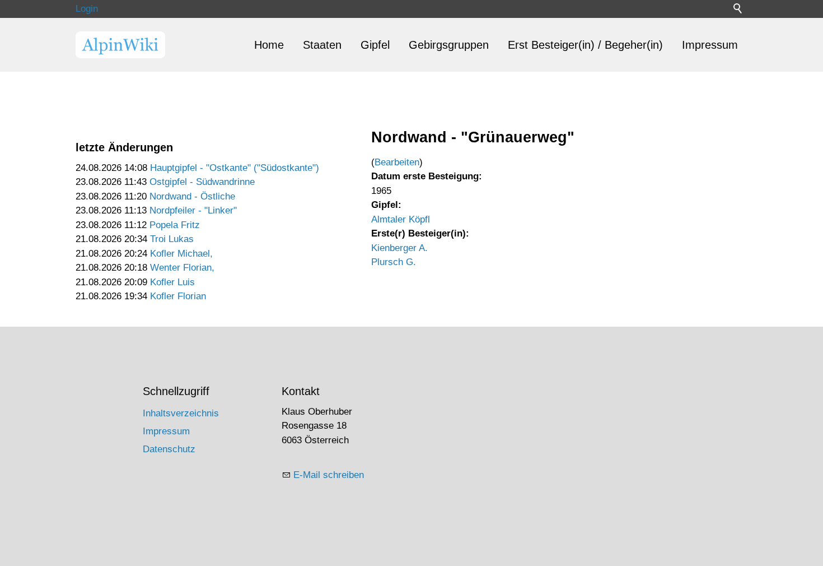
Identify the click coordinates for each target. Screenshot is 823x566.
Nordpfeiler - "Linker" (193, 210)
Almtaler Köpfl (400, 219)
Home (269, 45)
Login (87, 8)
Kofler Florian (178, 296)
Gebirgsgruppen (449, 45)
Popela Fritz (174, 225)
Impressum (710, 45)
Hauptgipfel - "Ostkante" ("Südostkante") (234, 168)
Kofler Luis (172, 282)
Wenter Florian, (182, 267)
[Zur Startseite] (120, 44)
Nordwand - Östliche (192, 196)
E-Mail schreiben (328, 475)
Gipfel (375, 45)
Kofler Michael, (181, 253)
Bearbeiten (397, 162)
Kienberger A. (399, 248)
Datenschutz (169, 449)
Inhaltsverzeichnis (181, 413)
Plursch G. (393, 262)
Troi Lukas (172, 239)
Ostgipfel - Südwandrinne (202, 182)
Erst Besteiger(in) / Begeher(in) (585, 45)
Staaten (322, 45)
